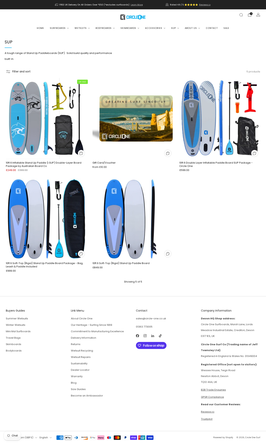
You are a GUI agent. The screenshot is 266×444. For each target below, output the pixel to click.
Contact (212, 28)
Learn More (137, 4)
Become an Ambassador (87, 395)
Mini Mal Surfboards (18, 331)
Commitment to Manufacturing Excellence (97, 331)
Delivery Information (83, 338)
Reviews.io (205, 4)
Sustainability (79, 363)
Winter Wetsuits (15, 325)
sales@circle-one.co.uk (151, 318)
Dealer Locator (80, 370)
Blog (74, 383)
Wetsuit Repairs (81, 357)
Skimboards (128, 28)
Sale (226, 28)
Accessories (153, 28)
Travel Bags (13, 338)
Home (40, 28)
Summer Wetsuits (17, 318)
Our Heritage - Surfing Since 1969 (91, 325)
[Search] (241, 15)
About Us (191, 28)
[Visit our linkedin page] (152, 336)
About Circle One (81, 318)
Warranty (77, 376)
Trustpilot (206, 419)
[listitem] (99, 4)
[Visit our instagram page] (145, 336)
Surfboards (58, 28)
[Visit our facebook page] (137, 336)
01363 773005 (144, 327)
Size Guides (78, 389)
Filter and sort (21, 71)
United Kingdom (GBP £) (19, 437)
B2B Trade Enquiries (213, 390)
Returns (75, 344)
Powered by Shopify (223, 437)
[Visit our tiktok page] (160, 336)
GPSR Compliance (212, 397)
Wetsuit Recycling (82, 350)
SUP (173, 28)
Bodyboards (104, 28)
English (44, 437)
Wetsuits (81, 28)
